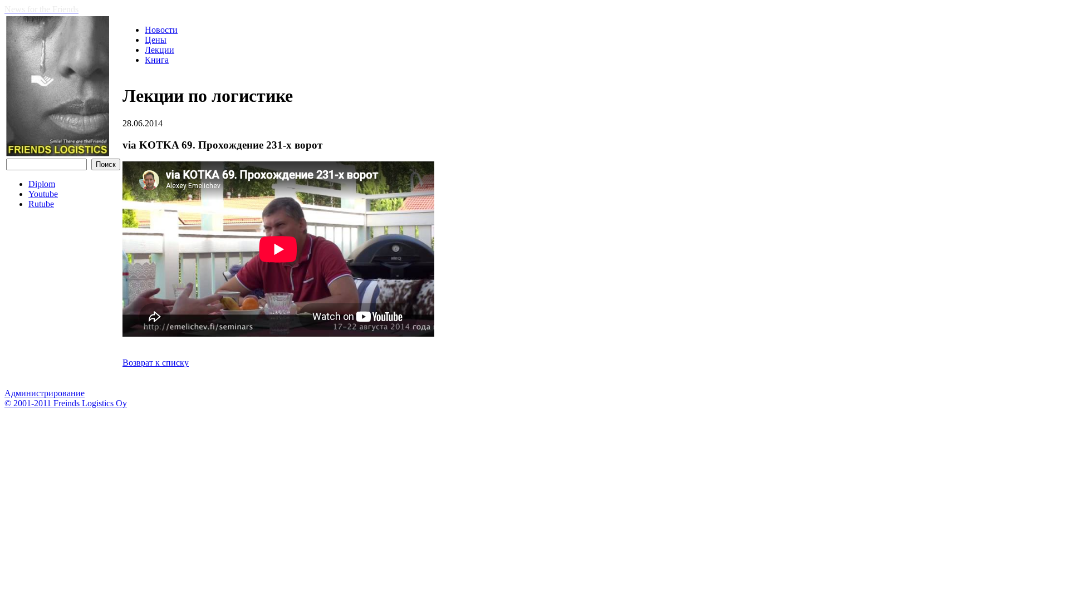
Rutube (41, 204)
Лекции (159, 50)
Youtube (43, 194)
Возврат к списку (155, 362)
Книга (157, 60)
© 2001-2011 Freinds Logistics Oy (65, 403)
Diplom (41, 184)
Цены (155, 40)
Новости (161, 30)
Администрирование (44, 393)
